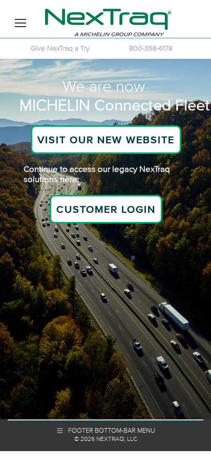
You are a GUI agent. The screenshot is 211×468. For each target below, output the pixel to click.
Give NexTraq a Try (60, 48)
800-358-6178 (151, 48)
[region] (105, 239)
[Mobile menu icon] (20, 23)
